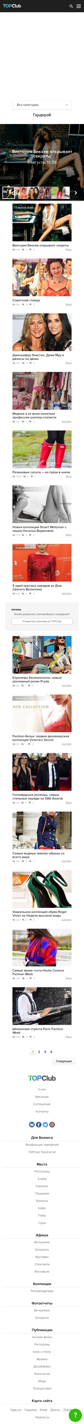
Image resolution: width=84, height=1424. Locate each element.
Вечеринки (42, 1242)
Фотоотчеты (42, 1303)
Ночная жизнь (42, 1337)
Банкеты (42, 1200)
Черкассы (42, 1417)
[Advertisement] (42, 56)
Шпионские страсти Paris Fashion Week (37, 1031)
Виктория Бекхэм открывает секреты (40, 245)
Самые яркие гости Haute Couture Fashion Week (38, 972)
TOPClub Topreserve (42, 1152)
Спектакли (42, 1264)
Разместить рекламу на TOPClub (42, 621)
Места (42, 1164)
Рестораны (42, 1171)
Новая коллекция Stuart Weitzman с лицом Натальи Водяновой (39, 529)
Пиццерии (42, 1193)
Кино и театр (42, 1351)
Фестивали (42, 1271)
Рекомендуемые (42, 1291)
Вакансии (42, 1096)
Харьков (30, 1410)
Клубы (42, 1178)
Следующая (64, 1061)
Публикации (42, 1330)
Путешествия (42, 1388)
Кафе (42, 1208)
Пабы (42, 1215)
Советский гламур (26, 300)
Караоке (42, 1186)
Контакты (42, 1111)
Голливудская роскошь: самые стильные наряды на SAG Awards (37, 796)
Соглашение (42, 1104)
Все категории (27, 105)
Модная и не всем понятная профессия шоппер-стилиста (34, 415)
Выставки (42, 1257)
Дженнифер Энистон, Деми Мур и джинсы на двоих (38, 357)
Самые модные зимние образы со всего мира (38, 855)
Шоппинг (67, 421)
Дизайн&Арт (42, 1366)
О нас (42, 1089)
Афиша (42, 1235)
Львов (67, 1410)
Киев (43, 1410)
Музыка (42, 1359)
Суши (42, 1222)
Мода (69, 249)
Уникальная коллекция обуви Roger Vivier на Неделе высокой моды (39, 913)
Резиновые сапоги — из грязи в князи (41, 472)
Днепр (55, 1410)
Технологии (42, 1373)
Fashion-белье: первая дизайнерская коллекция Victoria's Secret (40, 738)
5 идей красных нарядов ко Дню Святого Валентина (37, 587)
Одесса (15, 1410)
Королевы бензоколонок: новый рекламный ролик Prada (37, 679)
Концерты (42, 1249)
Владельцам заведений (42, 1144)
